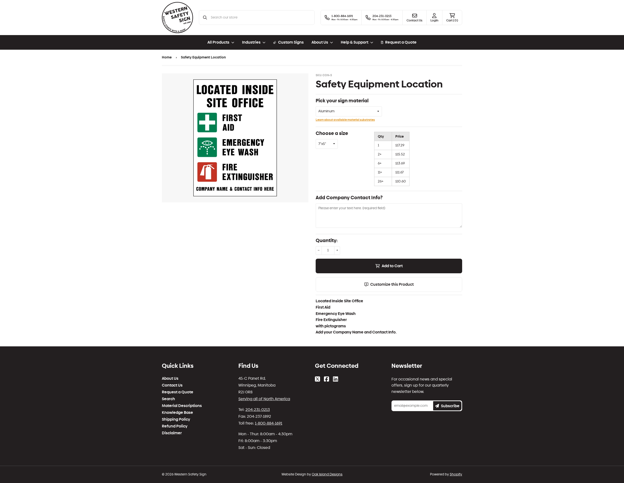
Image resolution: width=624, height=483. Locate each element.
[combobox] (261, 17)
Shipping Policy (176, 419)
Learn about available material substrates (345, 120)
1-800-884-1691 (268, 423)
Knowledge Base (177, 412)
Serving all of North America (264, 399)
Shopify (456, 474)
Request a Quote (401, 42)
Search (168, 399)
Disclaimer (172, 433)
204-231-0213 (257, 409)
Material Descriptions (182, 405)
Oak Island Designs (327, 474)
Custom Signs (291, 42)
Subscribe (450, 405)
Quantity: (327, 240)
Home (167, 57)
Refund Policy (174, 426)
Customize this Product (392, 284)
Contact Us (172, 385)
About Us (170, 378)
